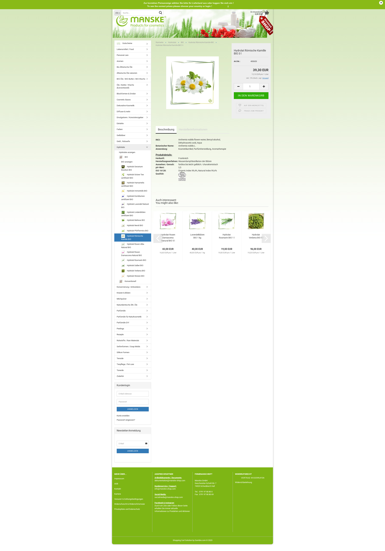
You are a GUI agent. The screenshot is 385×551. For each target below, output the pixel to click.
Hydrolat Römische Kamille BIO (132, 237)
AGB (116, 484)
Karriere (117, 494)
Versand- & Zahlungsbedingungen (128, 499)
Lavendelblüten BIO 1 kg (197, 236)
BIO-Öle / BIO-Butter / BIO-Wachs (131, 79)
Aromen (120, 61)
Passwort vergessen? (126, 420)
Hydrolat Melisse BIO (135, 220)
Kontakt (117, 489)
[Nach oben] (376, 546)
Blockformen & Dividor (126, 94)
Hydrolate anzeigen (127, 152)
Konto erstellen (123, 416)
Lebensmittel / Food (125, 49)
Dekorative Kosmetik (125, 105)
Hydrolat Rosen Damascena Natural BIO (131, 253)
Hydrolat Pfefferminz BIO (137, 231)
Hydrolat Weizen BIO (135, 276)
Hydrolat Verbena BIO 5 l (256, 236)
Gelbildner (121, 135)
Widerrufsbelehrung (243, 482)
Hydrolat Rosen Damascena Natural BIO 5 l (168, 237)
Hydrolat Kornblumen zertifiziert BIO (133, 197)
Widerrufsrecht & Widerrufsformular (129, 504)
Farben (120, 129)
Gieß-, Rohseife (123, 141)
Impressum (119, 478)
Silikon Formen (123, 352)
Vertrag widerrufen (252, 478)
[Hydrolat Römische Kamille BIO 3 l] (192, 83)
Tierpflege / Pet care (125, 364)
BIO (126, 157)
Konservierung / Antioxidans (128, 287)
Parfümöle (121, 311)
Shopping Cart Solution (182, 540)
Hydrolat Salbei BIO (134, 265)
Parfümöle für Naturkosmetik (129, 317)
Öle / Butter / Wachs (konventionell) (125, 86)
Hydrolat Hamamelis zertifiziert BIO (132, 184)
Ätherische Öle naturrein (127, 73)
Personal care (122, 55)
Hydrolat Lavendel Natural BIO (135, 205)
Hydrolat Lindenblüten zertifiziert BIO (133, 214)
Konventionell (130, 281)
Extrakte (120, 123)
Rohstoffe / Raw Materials (128, 340)
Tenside (120, 358)
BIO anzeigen (126, 162)
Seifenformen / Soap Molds (128, 346)
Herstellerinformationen (193, 129)
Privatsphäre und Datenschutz (127, 509)
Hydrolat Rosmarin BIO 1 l (226, 236)
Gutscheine (127, 43)
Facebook (159, 503)
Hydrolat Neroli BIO (134, 225)
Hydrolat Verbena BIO (135, 271)
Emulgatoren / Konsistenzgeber (130, 117)
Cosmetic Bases (124, 100)
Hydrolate (121, 147)
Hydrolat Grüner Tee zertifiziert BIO (132, 176)
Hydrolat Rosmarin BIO (136, 260)
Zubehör (120, 376)
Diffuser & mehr (123, 111)
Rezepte (120, 334)
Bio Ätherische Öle (124, 67)
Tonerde (120, 370)
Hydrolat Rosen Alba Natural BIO (132, 245)
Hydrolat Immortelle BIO (136, 191)
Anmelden (132, 409)
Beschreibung (166, 129)
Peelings (120, 328)
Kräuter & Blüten (123, 293)
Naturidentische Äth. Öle (127, 305)
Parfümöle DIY (123, 322)
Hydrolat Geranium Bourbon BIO (132, 168)
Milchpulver (121, 299)
